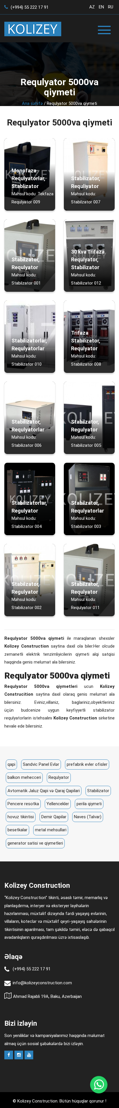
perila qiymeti (89, 803)
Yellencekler (58, 803)
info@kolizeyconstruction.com (42, 982)
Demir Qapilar (53, 816)
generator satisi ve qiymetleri (35, 843)
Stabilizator (98, 790)
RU (110, 7)
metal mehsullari (50, 829)
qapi (11, 764)
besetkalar (17, 829)
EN (101, 7)
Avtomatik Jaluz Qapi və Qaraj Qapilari (44, 790)
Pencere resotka (23, 803)
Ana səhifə (32, 103)
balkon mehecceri (24, 777)
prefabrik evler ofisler (87, 764)
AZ (92, 7)
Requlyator (59, 777)
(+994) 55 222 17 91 (29, 7)
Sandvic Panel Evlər (41, 764)
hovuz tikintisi (21, 816)
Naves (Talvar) (87, 816)
